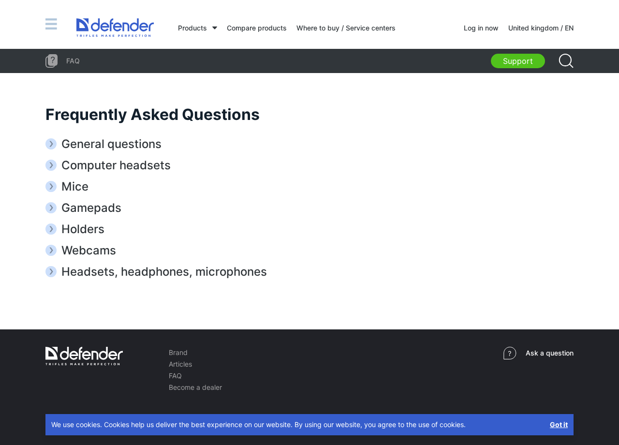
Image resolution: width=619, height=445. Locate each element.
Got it (559, 424)
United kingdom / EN (541, 28)
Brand (178, 352)
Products (192, 28)
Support (518, 61)
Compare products (257, 28)
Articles (180, 364)
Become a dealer (195, 387)
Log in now (481, 28)
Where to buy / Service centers (346, 28)
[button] (309, 144)
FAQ (175, 375)
